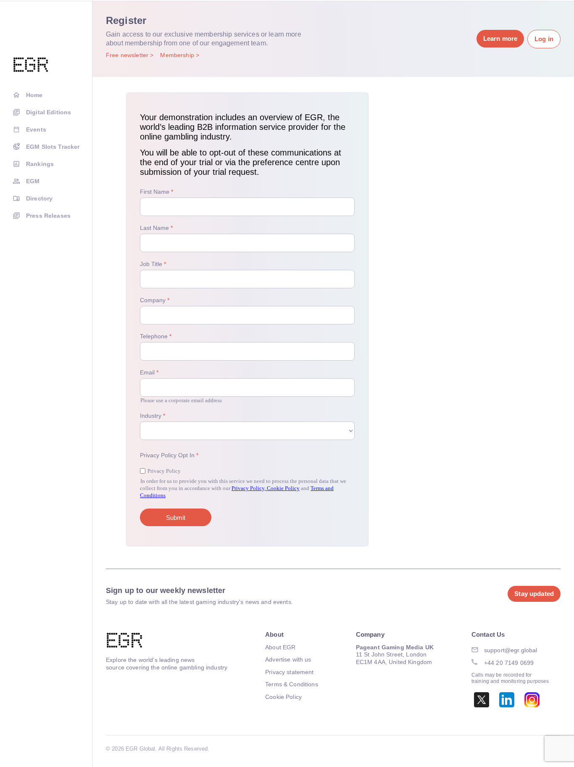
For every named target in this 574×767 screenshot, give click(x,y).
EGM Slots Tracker (52, 146)
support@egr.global (510, 650)
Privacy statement (289, 672)
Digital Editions (48, 112)
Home (34, 95)
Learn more (500, 38)
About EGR (280, 647)
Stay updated (534, 593)
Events (36, 129)
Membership (178, 55)
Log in (544, 38)
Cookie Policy (283, 696)
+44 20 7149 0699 (509, 662)
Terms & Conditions (291, 684)
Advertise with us (288, 659)
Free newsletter (128, 55)
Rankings (40, 164)
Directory (39, 198)
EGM (32, 181)
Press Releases (48, 215)
